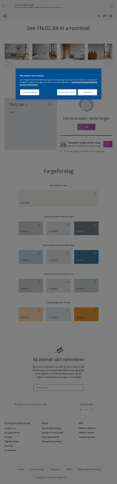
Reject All (87, 92)
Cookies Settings (29, 92)
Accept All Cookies (67, 92)
